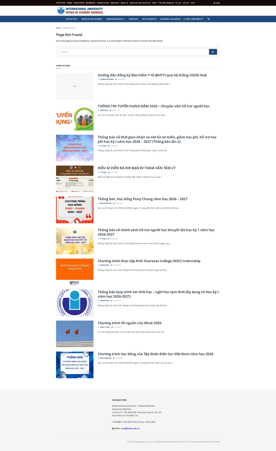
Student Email (103, 3)
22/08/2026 (116, 301)
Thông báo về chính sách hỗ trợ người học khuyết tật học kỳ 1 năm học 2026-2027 (156, 232)
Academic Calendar (170, 19)
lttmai (103, 146)
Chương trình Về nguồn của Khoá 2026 (129, 322)
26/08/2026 (115, 110)
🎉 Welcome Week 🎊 (193, 19)
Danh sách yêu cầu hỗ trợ (140, 3)
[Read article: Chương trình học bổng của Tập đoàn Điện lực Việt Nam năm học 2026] (74, 365)
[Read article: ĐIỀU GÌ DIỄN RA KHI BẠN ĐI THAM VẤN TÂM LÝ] (74, 179)
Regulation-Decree (92, 19)
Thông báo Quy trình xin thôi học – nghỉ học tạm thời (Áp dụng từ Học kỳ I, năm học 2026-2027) (159, 294)
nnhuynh (104, 110)
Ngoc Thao (105, 327)
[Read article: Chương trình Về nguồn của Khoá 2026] (74, 334)
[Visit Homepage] (79, 10)
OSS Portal (60, 3)
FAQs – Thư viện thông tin (163, 3)
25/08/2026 (113, 172)
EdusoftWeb (79, 3)
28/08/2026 (121, 79)
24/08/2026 (118, 203)
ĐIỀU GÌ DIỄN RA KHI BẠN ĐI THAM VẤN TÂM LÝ (137, 167)
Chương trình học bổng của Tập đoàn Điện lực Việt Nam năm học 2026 (155, 353)
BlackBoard (90, 3)
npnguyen (104, 265)
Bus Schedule (149, 19)
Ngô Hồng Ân (105, 203)
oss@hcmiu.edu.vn (130, 428)
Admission (114, 3)
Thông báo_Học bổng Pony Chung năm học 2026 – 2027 (142, 198)
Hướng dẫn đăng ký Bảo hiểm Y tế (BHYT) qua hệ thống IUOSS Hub (152, 75)
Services (133, 19)
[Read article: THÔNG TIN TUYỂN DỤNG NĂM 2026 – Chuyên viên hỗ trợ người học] (74, 117)
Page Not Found (69, 28)
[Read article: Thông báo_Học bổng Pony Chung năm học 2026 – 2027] (74, 210)
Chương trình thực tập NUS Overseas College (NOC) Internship (149, 260)
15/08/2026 (118, 358)
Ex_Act (178, 3)
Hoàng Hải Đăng (107, 79)
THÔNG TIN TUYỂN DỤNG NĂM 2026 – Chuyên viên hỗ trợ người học (154, 106)
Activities (71, 19)
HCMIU (69, 3)
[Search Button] (209, 19)
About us (124, 3)
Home (58, 28)
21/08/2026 (117, 327)
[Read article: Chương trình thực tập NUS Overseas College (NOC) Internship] (74, 272)
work (192, 3)
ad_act (186, 3)
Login (217, 3)
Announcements (115, 19)
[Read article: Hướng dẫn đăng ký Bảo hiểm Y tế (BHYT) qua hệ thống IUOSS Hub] (74, 86)
